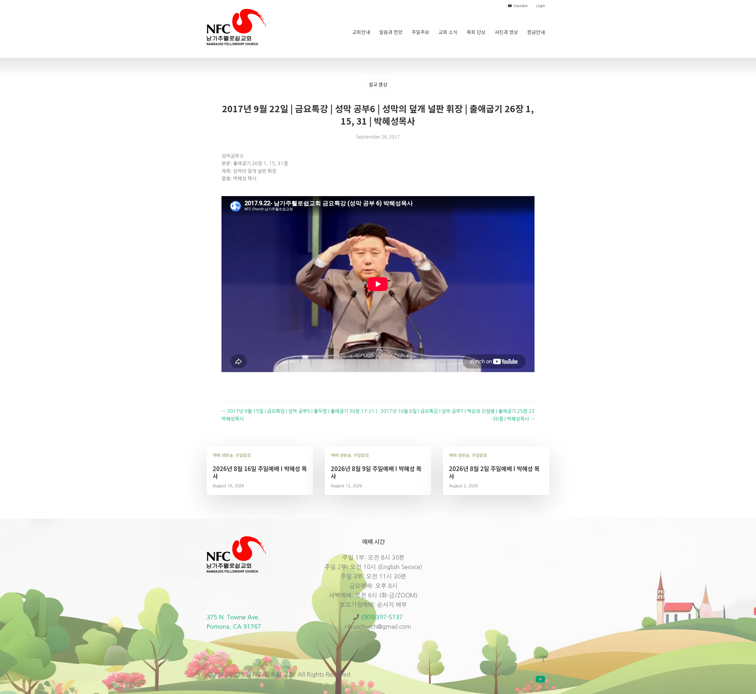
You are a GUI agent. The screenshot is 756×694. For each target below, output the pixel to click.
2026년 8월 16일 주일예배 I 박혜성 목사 (260, 472)
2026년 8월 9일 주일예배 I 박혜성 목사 (376, 472)
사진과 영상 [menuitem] (506, 31)
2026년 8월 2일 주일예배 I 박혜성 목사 (494, 472)
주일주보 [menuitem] (420, 31)
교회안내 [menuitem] (361, 31)
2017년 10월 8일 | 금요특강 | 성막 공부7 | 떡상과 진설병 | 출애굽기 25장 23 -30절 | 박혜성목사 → (457, 415)
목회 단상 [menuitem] (476, 31)
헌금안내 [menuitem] (536, 31)
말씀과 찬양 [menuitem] (391, 31)
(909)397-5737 (382, 617)
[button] (540, 679)
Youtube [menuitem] (519, 6)
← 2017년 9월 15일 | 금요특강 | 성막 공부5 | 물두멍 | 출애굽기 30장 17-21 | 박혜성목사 (299, 415)
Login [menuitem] (540, 6)
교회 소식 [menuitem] (448, 31)
